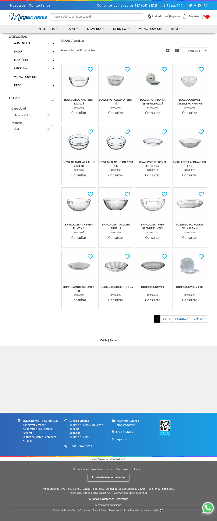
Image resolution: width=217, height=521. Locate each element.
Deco (174, 29)
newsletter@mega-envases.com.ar (90, 493)
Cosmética (94, 29)
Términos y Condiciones (108, 505)
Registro (193, 16)
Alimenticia (47, 29)
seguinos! (122, 439)
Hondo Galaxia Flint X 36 (116, 287)
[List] (177, 50)
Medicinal (120, 29)
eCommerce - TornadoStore (92, 510)
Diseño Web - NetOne (64, 510)
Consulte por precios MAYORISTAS (127, 5)
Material (17, 123)
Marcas (109, 469)
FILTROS (14, 98)
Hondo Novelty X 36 (189, 287)
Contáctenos (40, 5)
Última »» (199, 318)
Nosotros (18, 5)
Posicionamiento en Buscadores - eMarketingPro (134, 510)
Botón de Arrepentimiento (108, 477)
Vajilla (78, 41)
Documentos (123, 469)
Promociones (81, 469)
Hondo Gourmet (152, 287)
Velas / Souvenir (150, 29)
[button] (190, 6)
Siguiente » (181, 318)
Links (137, 469)
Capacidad (18, 108)
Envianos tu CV (125, 432)
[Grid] (167, 50)
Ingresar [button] (175, 16)
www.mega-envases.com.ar (130, 493)
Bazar (71, 29)
